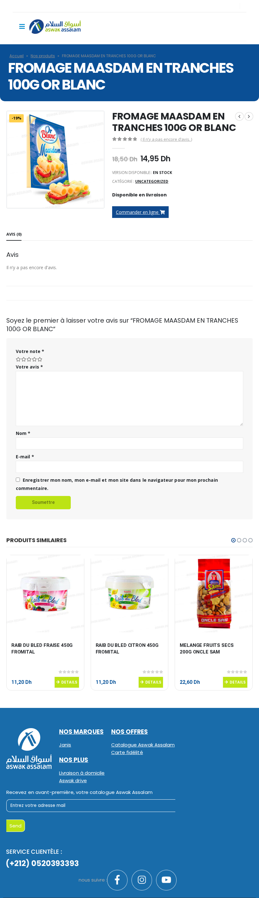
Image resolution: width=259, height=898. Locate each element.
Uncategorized (151, 181)
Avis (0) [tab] (13, 234)
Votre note (30, 351)
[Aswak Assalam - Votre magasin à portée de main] (55, 26)
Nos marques (81, 732)
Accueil (16, 56)
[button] (233, 540)
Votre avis (29, 367)
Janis (65, 744)
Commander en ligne (138, 212)
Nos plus (73, 760)
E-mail (25, 457)
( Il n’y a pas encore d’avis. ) (166, 139)
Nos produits (43, 56)
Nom (23, 433)
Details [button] (69, 682)
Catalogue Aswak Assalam (143, 744)
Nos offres (129, 732)
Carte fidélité (127, 752)
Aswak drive (73, 780)
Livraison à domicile (82, 773)
